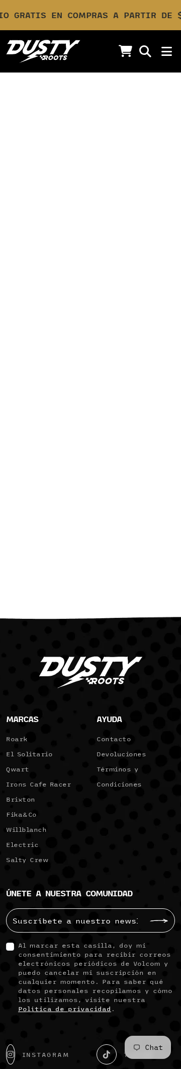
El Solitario (29, 753)
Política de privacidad (64, 1008)
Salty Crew (27, 859)
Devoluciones (121, 753)
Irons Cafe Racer (38, 784)
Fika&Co (21, 814)
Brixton (20, 799)
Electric (22, 844)
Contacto (114, 738)
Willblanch (26, 829)
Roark (17, 738)
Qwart (17, 768)
